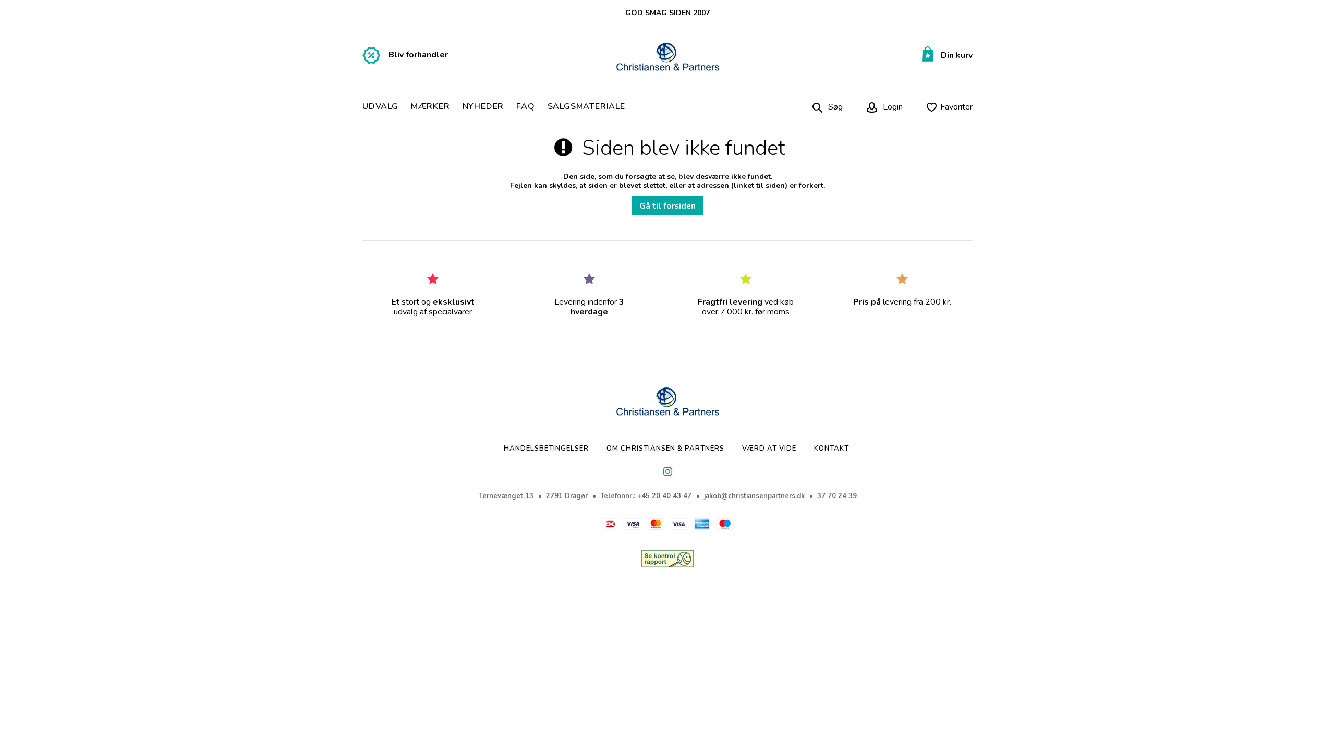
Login (892, 107)
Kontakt (831, 448)
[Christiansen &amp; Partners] (668, 57)
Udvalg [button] (380, 106)
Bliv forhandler (418, 54)
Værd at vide (769, 448)
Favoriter (956, 107)
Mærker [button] (430, 106)
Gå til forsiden (667, 205)
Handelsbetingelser (546, 448)
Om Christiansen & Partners (665, 448)
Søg (835, 107)
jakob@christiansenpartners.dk (754, 496)
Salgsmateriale (586, 106)
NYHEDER (483, 106)
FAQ (525, 106)
